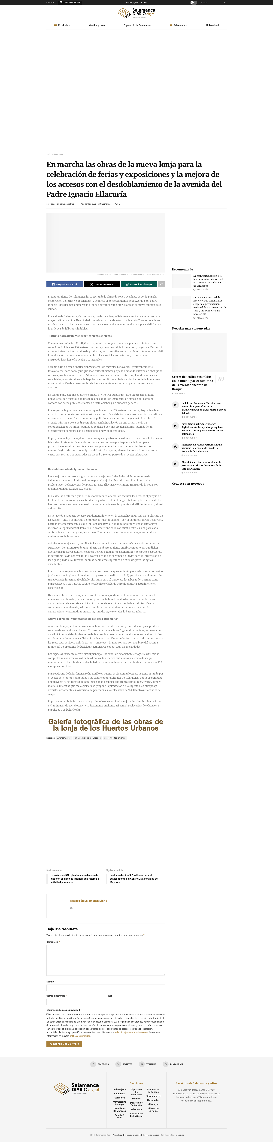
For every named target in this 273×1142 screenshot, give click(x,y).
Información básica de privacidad (64, 1009)
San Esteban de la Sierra (136, 1114)
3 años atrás (201, 318)
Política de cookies (151, 1135)
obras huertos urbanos (114, 738)
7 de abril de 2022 (88, 204)
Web (110, 996)
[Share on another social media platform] (161, 284)
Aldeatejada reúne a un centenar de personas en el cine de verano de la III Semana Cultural (203, 465)
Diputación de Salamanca (137, 25)
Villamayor (153, 1104)
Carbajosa (120, 1097)
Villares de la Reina (153, 1109)
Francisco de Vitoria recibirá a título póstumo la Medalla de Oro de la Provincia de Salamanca (202, 448)
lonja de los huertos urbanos (87, 738)
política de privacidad (80, 1036)
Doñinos (136, 1098)
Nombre (51, 981)
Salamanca (179, 25)
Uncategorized (153, 1096)
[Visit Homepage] (136, 13)
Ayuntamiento (63, 738)
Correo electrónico (56, 995)
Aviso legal (117, 1135)
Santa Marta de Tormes (153, 1090)
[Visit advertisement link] (136, 94)
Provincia (63, 25)
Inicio (48, 154)
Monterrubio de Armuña (136, 1104)
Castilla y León (97, 25)
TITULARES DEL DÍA (71, 3)
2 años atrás (201, 290)
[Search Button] (225, 2)
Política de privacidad (132, 1135)
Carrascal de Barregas (119, 1103)
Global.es (180, 1135)
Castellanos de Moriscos (119, 1109)
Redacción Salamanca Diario (63, 204)
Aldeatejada (119, 1089)
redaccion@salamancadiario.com (131, 1032)
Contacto (50, 2)
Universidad (212, 25)
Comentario (53, 941)
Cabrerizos (119, 1093)
